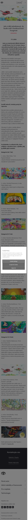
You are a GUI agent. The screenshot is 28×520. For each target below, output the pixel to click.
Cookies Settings (13, 261)
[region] (14, 260)
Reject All (14, 268)
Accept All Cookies (13, 264)
